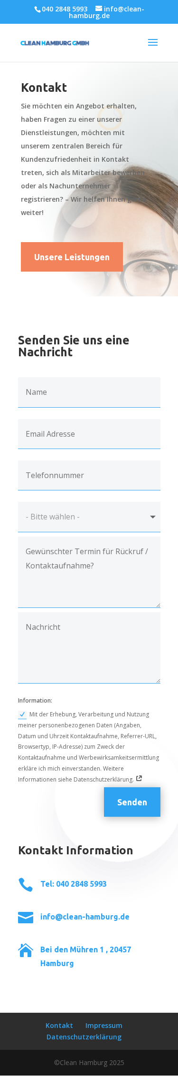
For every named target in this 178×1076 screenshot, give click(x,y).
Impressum (103, 1025)
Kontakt (59, 1025)
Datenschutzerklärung (84, 1036)
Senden (132, 802)
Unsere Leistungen (72, 257)
